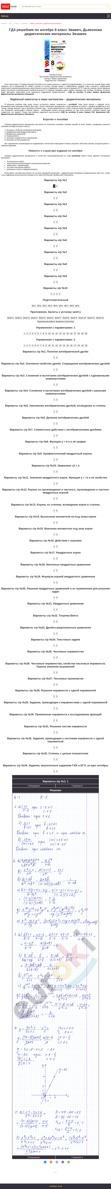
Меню (4, 16)
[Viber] (61, 1162)
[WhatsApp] (67, 1162)
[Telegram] (55, 1162)
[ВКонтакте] (44, 1162)
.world (9, 6)
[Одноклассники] (49, 1162)
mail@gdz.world (55, 1186)
